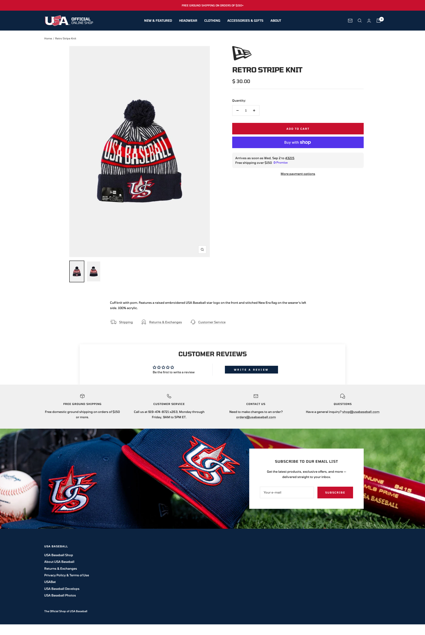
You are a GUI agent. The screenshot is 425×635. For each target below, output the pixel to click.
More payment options (298, 174)
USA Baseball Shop (58, 555)
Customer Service (212, 322)
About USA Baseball (59, 561)
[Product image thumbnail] (76, 271)
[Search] (360, 21)
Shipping (126, 322)
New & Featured (158, 20)
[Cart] (378, 21)
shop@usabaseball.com (360, 412)
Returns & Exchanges (165, 322)
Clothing (212, 20)
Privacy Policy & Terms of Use (66, 575)
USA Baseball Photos (60, 595)
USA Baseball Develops (61, 588)
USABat (50, 582)
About (275, 20)
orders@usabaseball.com (256, 417)
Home (48, 38)
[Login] (369, 21)
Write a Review (251, 369)
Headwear (188, 20)
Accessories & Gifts (245, 20)
